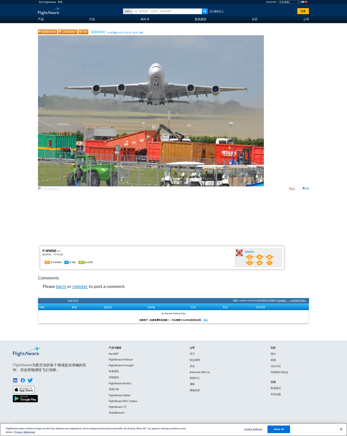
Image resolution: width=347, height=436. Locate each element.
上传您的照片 (69, 31)
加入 (206, 320)
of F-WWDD (54, 262)
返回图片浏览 (49, 31)
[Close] (341, 429)
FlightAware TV (117, 406)
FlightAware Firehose (121, 359)
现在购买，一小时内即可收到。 (292, 300)
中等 (43, 189)
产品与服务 (115, 347)
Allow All (279, 429)
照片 (273, 353)
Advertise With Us (200, 372)
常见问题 (276, 394)
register (80, 286)
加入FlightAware (47, 2)
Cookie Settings (253, 429)
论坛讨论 (276, 366)
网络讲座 (195, 390)
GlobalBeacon (117, 412)
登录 (60, 2)
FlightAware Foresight (121, 365)
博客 (192, 384)
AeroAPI (113, 353)
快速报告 (114, 371)
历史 (192, 366)
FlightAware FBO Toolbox (123, 401)
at (86, 262)
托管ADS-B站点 (279, 372)
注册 (303, 11)
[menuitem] (41, 19)
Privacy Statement (24, 432)
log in (61, 286)
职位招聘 (195, 360)
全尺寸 (57, 189)
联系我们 (276, 388)
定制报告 (114, 377)
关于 (192, 353)
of (70, 262)
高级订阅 (114, 389)
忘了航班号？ (217, 11)
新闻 (273, 360)
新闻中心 (195, 378)
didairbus (249, 251)
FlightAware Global (119, 395)
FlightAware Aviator (120, 383)
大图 (50, 189)
